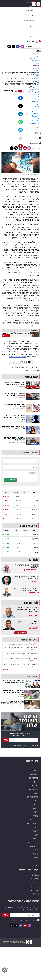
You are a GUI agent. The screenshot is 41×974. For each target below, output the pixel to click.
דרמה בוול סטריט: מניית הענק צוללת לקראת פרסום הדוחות (15, 383)
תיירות (36, 850)
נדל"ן (36, 781)
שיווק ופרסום (33, 789)
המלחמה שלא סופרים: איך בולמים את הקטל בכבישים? (27, 566)
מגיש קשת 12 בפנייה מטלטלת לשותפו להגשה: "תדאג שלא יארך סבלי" (14, 418)
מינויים (35, 827)
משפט (37, 65)
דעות (32, 15)
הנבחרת (29, 3)
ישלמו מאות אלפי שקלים (17, 356)
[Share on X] (20, 106)
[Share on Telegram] (20, 130)
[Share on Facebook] (20, 98)
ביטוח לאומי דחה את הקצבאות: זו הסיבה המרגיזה (14, 405)
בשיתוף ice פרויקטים (19, 684)
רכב (36, 835)
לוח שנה (35, 865)
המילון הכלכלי (33, 842)
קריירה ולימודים (32, 823)
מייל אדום (36, 894)
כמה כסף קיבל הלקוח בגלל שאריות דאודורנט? (16, 333)
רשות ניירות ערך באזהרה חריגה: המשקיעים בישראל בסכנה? (14, 394)
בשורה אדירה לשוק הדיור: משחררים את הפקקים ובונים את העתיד (26, 589)
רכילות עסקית (33, 804)
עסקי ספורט (34, 819)
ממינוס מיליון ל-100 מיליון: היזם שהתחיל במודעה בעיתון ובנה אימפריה (12, 702)
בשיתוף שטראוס (20, 696)
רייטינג (35, 831)
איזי (32, 367)
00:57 (35, 653)
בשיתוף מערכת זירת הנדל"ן (17, 705)
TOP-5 (35, 854)
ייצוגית (6, 367)
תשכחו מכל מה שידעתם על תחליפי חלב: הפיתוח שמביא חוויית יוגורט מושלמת (13, 692)
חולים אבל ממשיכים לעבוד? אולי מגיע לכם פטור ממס (14, 439)
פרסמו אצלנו (35, 890)
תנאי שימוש (35, 879)
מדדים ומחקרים (32, 797)
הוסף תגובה (9, 480)
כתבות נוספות (33, 676)
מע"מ (31, 325)
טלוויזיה (35, 816)
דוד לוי (38, 91)
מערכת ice (22, 386)
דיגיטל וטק (34, 785)
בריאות (35, 838)
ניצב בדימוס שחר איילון (31, 570)
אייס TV (35, 857)
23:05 (35, 644)
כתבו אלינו (36, 875)
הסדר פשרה (14, 367)
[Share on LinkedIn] (20, 114)
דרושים (35, 861)
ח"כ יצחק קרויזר (34, 593)
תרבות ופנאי (33, 846)
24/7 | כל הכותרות (29, 639)
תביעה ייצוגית (27, 370)
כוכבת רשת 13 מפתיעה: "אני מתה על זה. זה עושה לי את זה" (13, 428)
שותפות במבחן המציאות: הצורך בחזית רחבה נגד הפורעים (27, 577)
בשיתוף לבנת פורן (20, 442)
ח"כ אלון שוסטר (34, 581)
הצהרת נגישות (34, 882)
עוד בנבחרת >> (21, 633)
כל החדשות (7, 669)
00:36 (35, 647)
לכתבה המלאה (5, 335)
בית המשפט (25, 367)
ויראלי (36, 812)
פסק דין (37, 370)
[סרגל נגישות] (5, 970)
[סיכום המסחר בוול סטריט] (33, 385)
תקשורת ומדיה (33, 774)
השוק (30, 7)
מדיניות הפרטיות (34, 886)
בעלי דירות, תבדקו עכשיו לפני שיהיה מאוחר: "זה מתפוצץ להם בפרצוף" (13, 681)
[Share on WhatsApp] (20, 122)
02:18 (35, 664)
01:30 (35, 658)
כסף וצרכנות (33, 778)
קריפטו (35, 808)
